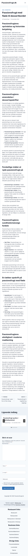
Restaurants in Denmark (14, 518)
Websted (5, 479)
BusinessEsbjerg (14, 537)
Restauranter (14, 515)
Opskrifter (8, 9)
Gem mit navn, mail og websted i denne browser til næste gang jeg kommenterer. (14, 483)
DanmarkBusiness (14, 528)
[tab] (11, 427)
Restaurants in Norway (14, 522)
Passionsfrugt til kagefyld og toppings (22, 400)
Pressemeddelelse (14, 544)
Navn (5, 466)
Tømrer (14, 550)
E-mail (5, 472)
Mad (3, 9)
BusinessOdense (14, 534)
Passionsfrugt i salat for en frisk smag (7, 399)
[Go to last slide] (4, 420)
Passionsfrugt (6, 19)
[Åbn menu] (25, 3)
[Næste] (24, 420)
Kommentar (5, 443)
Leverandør (14, 547)
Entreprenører (14, 553)
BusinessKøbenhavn (14, 531)
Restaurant (14, 512)
